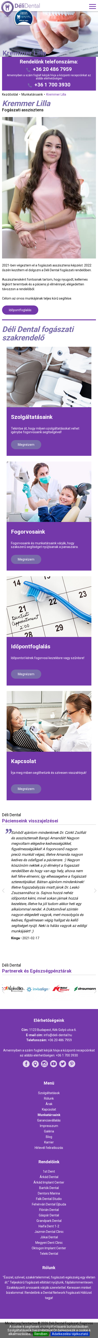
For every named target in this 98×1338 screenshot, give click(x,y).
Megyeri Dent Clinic (49, 1242)
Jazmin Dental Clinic (49, 1232)
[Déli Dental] (28, 9)
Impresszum (49, 1126)
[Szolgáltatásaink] (49, 377)
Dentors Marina (49, 1193)
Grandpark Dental (49, 1221)
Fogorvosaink (28, 532)
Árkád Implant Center (49, 1182)
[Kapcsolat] (49, 721)
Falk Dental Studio (49, 1199)
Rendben (40, 1334)
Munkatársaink (49, 1115)
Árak (49, 1104)
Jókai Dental (49, 1237)
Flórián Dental (49, 1210)
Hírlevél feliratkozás (49, 1148)
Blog (49, 1137)
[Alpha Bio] (14, 999)
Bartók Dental (49, 1188)
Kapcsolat (23, 761)
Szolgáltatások (49, 1093)
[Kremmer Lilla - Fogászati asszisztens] (49, 187)
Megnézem (26, 444)
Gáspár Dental (49, 1215)
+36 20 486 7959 (52, 69)
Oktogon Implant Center (49, 1248)
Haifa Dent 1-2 (49, 1226)
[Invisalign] (37, 1000)
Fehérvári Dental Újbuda (49, 1204)
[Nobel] (60, 1000)
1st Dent (49, 1171)
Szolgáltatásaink (32, 417)
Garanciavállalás (49, 1120)
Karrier (49, 1142)
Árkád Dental (49, 1177)
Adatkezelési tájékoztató (70, 1334)
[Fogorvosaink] (49, 492)
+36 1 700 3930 (52, 85)
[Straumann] (84, 999)
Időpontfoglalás (20, 310)
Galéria (49, 1131)
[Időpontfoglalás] (49, 606)
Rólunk (49, 1098)
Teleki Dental (49, 1253)
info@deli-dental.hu (58, 1035)
